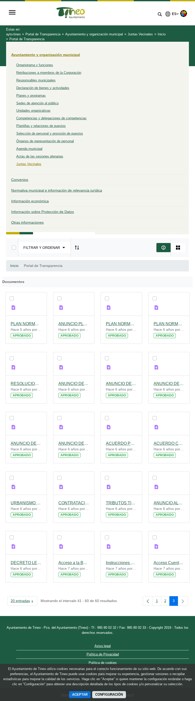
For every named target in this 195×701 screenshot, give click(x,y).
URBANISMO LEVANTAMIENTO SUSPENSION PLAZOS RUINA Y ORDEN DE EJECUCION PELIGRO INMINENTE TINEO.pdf (26, 503)
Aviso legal (102, 646)
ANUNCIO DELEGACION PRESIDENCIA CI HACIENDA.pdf (26, 443)
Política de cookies (103, 663)
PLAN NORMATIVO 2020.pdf (26, 324)
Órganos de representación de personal (45, 141)
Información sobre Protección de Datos (42, 212)
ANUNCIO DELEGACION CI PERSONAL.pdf (73, 443)
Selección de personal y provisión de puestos (49, 133)
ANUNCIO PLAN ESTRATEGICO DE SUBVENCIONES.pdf (73, 324)
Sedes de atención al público (37, 103)
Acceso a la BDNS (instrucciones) (73, 563)
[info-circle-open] (163, 247)
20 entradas (24, 602)
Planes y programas (31, 95)
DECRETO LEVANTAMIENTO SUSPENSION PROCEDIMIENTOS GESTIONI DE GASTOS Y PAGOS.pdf (26, 563)
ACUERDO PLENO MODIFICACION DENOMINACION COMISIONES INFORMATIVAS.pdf (121, 443)
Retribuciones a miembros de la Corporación (48, 73)
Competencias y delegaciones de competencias (51, 118)
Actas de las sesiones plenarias (39, 156)
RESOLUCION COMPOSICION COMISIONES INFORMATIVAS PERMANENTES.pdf (26, 383)
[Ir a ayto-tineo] (86, 13)
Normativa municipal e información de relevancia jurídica (56, 190)
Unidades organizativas (33, 110)
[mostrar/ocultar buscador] (159, 14)
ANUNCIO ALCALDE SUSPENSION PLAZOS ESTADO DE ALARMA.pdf (169, 503)
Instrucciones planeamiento (121, 563)
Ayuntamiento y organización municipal (45, 55)
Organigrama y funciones (34, 65)
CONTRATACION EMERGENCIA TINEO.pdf (73, 503)
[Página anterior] (148, 601)
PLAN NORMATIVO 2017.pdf (121, 324)
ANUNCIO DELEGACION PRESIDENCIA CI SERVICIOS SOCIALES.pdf (73, 383)
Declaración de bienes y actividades (42, 88)
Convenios (19, 180)
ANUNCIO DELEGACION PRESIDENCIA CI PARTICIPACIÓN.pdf (121, 383)
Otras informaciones (27, 222)
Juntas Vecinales (28, 164)
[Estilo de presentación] (178, 247)
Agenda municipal (29, 149)
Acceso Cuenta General (169, 563)
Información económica (30, 201)
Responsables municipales (36, 80)
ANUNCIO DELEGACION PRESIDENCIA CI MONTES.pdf (169, 383)
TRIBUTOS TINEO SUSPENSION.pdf (121, 503)
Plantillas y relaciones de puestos (41, 126)
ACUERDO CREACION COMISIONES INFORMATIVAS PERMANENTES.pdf (169, 443)
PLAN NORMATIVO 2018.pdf (169, 324)
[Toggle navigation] (12, 13)
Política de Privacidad (103, 654)
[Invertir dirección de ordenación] (77, 248)
